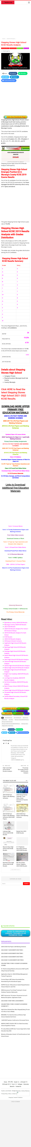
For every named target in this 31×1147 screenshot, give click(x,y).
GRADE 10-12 (10, 709)
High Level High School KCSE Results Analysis (7, 769)
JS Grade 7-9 (23, 1082)
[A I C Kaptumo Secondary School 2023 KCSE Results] (22, 841)
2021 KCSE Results (17, 717)
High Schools (13, 48)
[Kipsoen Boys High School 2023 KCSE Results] (9, 841)
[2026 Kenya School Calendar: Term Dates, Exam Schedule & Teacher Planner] (22, 789)
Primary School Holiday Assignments (15, 441)
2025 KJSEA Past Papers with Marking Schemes (13, 946)
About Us (12, 1086)
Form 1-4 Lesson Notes (16, 526)
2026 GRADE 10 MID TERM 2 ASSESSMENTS (12, 1000)
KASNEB (19, 713)
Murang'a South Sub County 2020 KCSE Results (11, 723)
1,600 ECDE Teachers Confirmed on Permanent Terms (15, 1020)
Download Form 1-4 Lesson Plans (16, 561)
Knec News (11, 719)
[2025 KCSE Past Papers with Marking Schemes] (9, 789)
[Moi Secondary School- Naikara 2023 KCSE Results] (22, 857)
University (26, 1084)
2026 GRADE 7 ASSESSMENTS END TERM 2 (12, 950)
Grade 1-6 (16, 1082)
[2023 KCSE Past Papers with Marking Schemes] (22, 808)
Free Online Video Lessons (15, 535)
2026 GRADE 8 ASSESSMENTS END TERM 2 (12, 953)
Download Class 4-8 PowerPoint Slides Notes (15, 471)
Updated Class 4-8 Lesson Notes (15, 434)
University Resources (15, 605)
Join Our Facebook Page (16, 117)
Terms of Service (25, 1091)
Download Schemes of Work (15, 538)
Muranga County (25, 723)
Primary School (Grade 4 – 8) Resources (15, 609)
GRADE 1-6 (22, 711)
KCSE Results (20, 48)
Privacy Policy (4, 1093)
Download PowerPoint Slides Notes (15, 551)
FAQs (10, 1093)
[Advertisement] (15, 21)
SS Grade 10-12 (6, 1084)
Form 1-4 (14, 1084)
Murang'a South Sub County (7, 721)
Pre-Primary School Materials (15, 612)
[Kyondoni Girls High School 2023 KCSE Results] (9, 857)
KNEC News (26, 48)
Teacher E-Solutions (18, 1097)
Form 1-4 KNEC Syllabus (15, 557)
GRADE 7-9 (11, 711)
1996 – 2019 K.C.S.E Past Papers (15, 564)
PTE (26, 713)
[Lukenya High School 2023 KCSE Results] (9, 825)
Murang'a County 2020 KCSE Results (22, 719)
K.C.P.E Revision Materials (15, 473)
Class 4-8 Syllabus (15, 457)
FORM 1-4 (24, 709)
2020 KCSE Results (5, 48)
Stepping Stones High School (7, 725)
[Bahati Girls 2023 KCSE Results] (22, 825)
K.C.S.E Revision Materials (15, 554)
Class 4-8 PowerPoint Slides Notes (15, 468)
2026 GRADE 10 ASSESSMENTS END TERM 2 (12, 960)
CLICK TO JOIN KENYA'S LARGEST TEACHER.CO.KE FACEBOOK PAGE (15, 933)
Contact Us (18, 1086)
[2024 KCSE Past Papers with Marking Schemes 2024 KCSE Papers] (9, 808)
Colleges (20, 1084)
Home (5, 1082)
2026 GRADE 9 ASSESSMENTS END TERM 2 (12, 956)
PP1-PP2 (8, 713)
